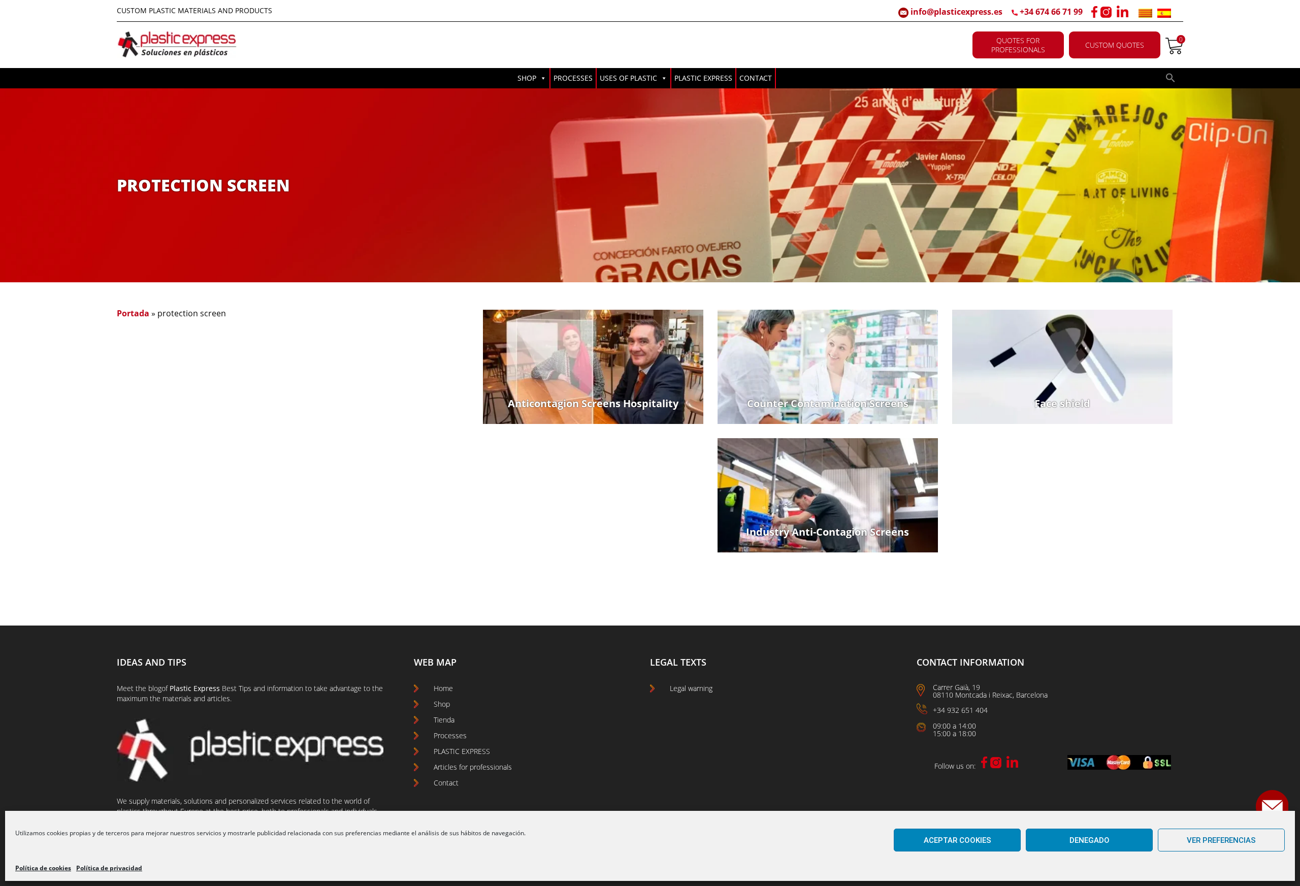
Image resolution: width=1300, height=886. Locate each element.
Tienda (444, 720)
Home (443, 688)
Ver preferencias (1221, 840)
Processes (450, 735)
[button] (1170, 80)
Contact (446, 782)
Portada (133, 313)
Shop (442, 704)
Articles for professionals (473, 767)
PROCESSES (573, 78)
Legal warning (691, 688)
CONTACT (755, 78)
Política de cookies (43, 868)
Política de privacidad (109, 868)
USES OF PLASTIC (628, 78)
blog (154, 688)
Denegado (1089, 840)
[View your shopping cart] (1174, 51)
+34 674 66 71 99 (1051, 11)
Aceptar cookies (957, 840)
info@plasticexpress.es (955, 11)
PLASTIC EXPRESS (703, 78)
